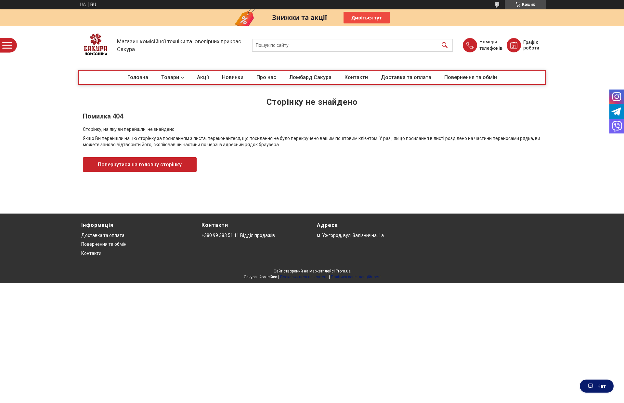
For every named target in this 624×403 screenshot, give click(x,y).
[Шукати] (444, 45)
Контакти (356, 77)
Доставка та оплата (406, 77)
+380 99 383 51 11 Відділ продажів (238, 235)
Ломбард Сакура (310, 77)
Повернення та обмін (470, 77)
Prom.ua (343, 271)
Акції (203, 77)
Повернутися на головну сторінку (140, 164)
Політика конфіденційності (356, 277)
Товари (170, 77)
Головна (137, 77)
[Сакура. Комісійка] (96, 45)
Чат (601, 386)
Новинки (232, 77)
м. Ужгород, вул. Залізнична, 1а (350, 235)
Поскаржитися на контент (304, 277)
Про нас (266, 77)
